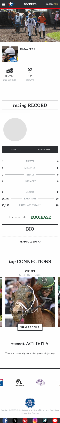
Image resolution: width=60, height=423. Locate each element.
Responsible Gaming (30, 413)
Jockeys (30, 4)
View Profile (30, 327)
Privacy (35, 410)
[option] (30, 301)
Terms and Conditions (49, 410)
